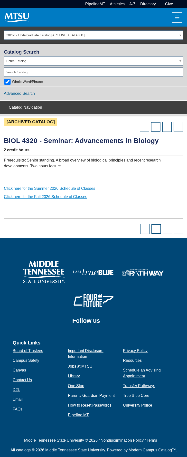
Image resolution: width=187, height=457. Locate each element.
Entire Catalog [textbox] (16, 61)
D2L (16, 390)
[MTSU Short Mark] (17, 17)
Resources (132, 360)
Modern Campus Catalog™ (152, 450)
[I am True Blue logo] (93, 272)
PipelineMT (95, 4)
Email (18, 399)
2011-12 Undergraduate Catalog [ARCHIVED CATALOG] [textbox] (45, 35)
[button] (177, 4)
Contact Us (22, 380)
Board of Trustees (28, 351)
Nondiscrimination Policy (122, 440)
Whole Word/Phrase (27, 82)
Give (169, 4)
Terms (152, 440)
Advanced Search (19, 93)
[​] (104, 323)
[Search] (179, 72)
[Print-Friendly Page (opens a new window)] (167, 127)
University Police (137, 405)
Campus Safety (26, 360)
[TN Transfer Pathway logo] (143, 272)
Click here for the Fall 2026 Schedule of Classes (45, 197)
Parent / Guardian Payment (91, 395)
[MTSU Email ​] (159, 4)
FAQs (17, 409)
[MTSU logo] (43, 272)
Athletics (117, 4)
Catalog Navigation (25, 107)
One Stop (76, 386)
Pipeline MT (78, 415)
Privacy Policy (135, 351)
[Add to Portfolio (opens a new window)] (144, 127)
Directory (148, 4)
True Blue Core (136, 395)
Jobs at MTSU (80, 366)
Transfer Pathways (139, 386)
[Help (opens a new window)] (178, 127)
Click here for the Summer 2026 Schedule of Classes (49, 188)
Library (74, 376)
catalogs (23, 450)
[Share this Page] (155, 127)
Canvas (19, 370)
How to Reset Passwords (90, 405)
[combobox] (93, 35)
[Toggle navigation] (177, 17)
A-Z (132, 4)
